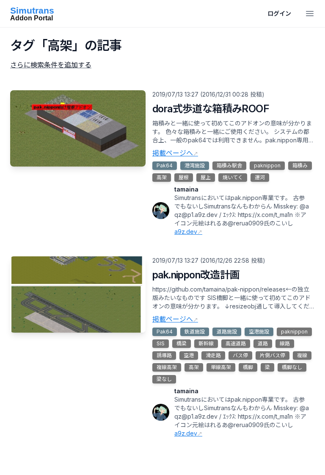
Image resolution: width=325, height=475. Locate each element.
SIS (161, 343)
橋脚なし (292, 367)
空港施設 (259, 331)
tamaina (186, 189)
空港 (189, 355)
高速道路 (236, 343)
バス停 (240, 355)
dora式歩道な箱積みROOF (210, 109)
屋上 (206, 177)
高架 (162, 177)
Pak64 (165, 165)
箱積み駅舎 (229, 165)
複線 (302, 355)
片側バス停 (272, 355)
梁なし (164, 379)
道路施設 (227, 331)
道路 (263, 343)
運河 (260, 177)
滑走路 (213, 355)
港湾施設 (195, 165)
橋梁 (181, 343)
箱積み (300, 165)
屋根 (184, 177)
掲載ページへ (172, 153)
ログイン (279, 13)
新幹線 (206, 343)
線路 (285, 343)
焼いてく (233, 177)
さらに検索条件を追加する (50, 65)
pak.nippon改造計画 (196, 275)
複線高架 (167, 367)
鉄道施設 (195, 331)
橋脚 (248, 367)
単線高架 (221, 367)
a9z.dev (185, 231)
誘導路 (164, 355)
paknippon (267, 165)
